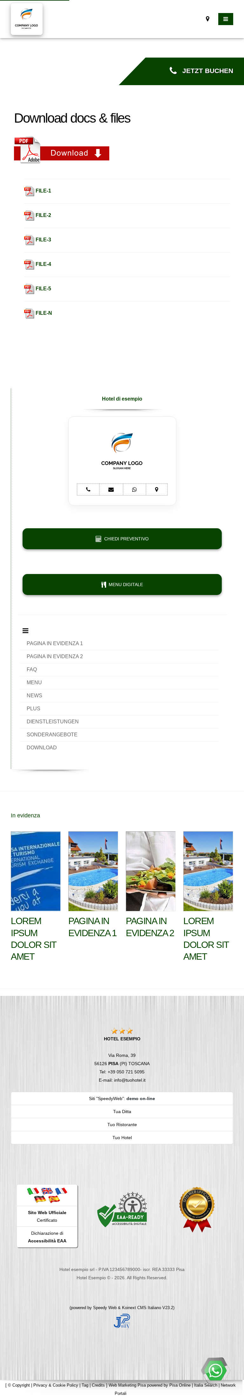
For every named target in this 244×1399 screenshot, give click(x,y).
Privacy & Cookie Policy (55, 1385)
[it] (33, 1190)
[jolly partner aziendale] (122, 1321)
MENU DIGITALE (124, 584)
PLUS (33, 708)
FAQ (32, 669)
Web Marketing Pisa (127, 1385)
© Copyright (19, 1385)
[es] (54, 1199)
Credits (98, 1385)
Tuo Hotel (122, 1137)
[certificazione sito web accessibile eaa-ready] (122, 1209)
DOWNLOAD (42, 747)
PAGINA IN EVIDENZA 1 (55, 643)
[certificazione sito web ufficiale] (197, 1209)
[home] (27, 18)
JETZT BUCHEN (205, 71)
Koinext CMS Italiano (142, 1307)
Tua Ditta (122, 1111)
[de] (40, 1199)
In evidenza (25, 815)
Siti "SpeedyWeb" (106, 1098)
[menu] (225, 19)
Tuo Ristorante (122, 1124)
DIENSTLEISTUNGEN (53, 721)
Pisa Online (180, 1385)
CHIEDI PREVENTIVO (125, 538)
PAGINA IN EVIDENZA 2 (55, 656)
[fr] (61, 1190)
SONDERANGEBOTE (52, 734)
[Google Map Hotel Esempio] (207, 19)
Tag (85, 1385)
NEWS (34, 695)
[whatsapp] (215, 1370)
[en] (47, 1190)
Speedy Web (105, 1307)
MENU (34, 682)
